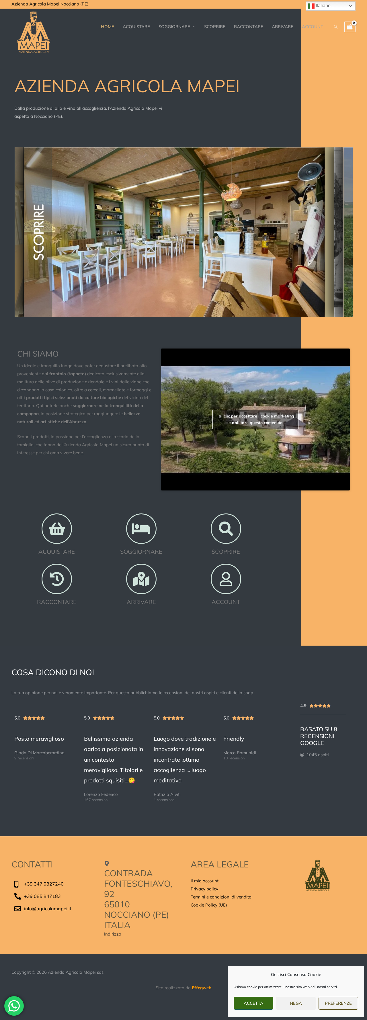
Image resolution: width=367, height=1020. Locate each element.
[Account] (226, 579)
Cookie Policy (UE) (209, 905)
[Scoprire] (226, 528)
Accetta (253, 1003)
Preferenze (338, 1003)
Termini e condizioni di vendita (221, 897)
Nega (296, 1003)
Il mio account (204, 881)
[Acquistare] (57, 528)
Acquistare (56, 551)
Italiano (323, 5)
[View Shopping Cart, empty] (350, 27)
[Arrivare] (141, 579)
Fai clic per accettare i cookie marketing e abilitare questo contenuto (255, 419)
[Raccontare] (57, 579)
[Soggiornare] (141, 528)
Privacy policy (204, 889)
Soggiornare (141, 551)
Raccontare (57, 601)
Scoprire (226, 551)
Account (226, 601)
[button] (335, 26)
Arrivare (141, 601)
